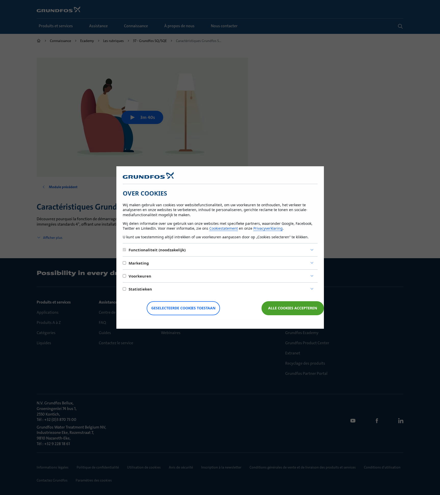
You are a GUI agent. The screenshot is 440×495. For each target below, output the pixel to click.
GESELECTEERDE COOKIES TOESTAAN (183, 308)
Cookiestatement (223, 228)
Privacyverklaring (268, 228)
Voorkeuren (140, 276)
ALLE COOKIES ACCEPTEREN (292, 308)
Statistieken (140, 289)
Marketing (139, 263)
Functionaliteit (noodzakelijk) (157, 249)
